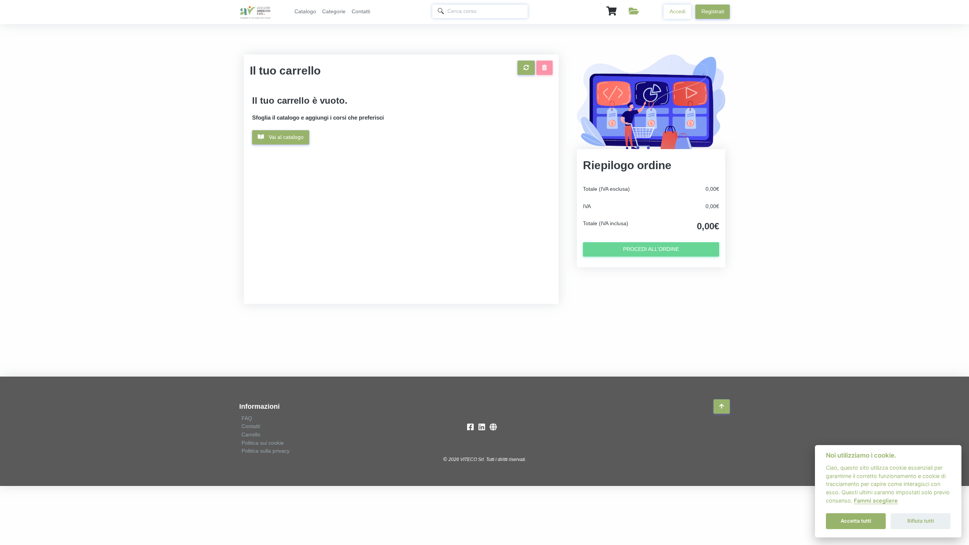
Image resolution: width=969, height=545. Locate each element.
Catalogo (305, 11)
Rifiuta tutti (920, 521)
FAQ (246, 418)
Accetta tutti (856, 521)
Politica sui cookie (262, 443)
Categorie (334, 11)
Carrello (250, 434)
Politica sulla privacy (265, 451)
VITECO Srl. (472, 459)
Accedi (677, 11)
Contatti (361, 11)
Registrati (712, 11)
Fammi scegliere (876, 500)
